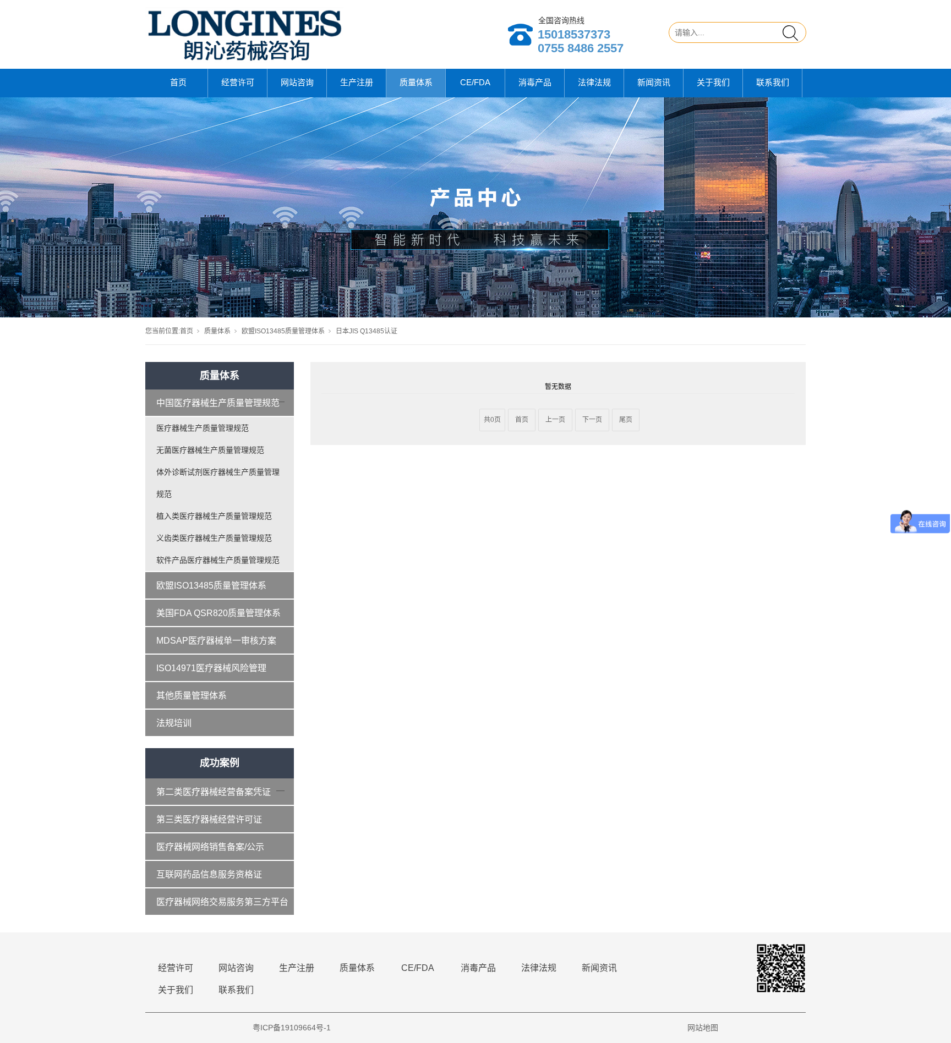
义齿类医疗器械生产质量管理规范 (214, 538)
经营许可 (237, 82)
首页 (178, 82)
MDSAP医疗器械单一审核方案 (216, 640)
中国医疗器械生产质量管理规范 (218, 403)
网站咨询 (297, 82)
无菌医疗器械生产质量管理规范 (210, 450)
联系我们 (772, 82)
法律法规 (594, 82)
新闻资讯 (653, 82)
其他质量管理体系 (191, 695)
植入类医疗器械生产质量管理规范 (214, 516)
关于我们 (713, 82)
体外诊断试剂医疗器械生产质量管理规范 (218, 483)
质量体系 (416, 82)
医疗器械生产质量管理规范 (202, 428)
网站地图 (702, 1027)
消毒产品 (534, 82)
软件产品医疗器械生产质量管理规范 (218, 560)
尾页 (625, 420)
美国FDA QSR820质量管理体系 (218, 613)
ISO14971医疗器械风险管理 (211, 668)
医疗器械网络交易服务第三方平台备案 (222, 906)
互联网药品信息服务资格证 (209, 874)
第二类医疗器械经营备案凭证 (213, 792)
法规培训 (174, 723)
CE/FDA (475, 82)
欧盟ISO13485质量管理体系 (283, 331)
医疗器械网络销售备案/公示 (210, 847)
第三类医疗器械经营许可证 (209, 819)
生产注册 (356, 82)
